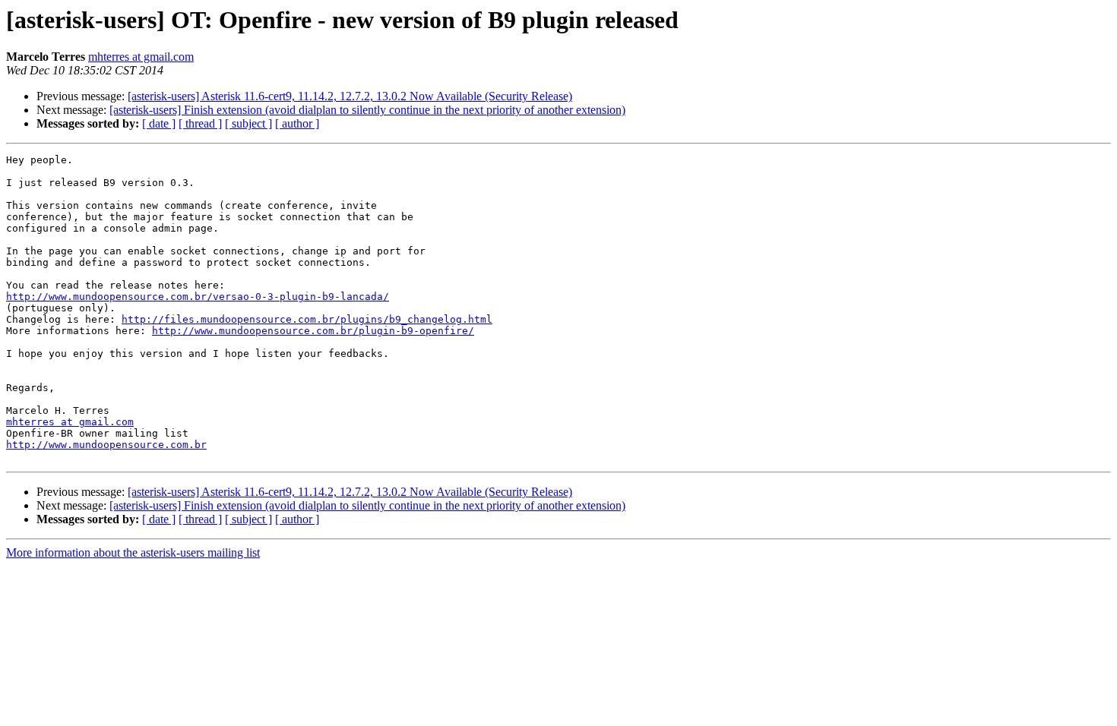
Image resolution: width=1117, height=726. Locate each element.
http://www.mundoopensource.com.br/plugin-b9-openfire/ (313, 330)
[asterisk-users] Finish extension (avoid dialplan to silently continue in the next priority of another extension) (367, 109)
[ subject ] (248, 123)
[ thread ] (200, 123)
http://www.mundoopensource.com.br (106, 444)
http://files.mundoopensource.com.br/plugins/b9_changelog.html (307, 319)
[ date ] (159, 123)
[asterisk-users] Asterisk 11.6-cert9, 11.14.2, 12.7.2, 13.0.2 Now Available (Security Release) (350, 96)
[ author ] (297, 123)
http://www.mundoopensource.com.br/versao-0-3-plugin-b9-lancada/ (197, 296)
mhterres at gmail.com (141, 56)
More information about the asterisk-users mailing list (133, 552)
